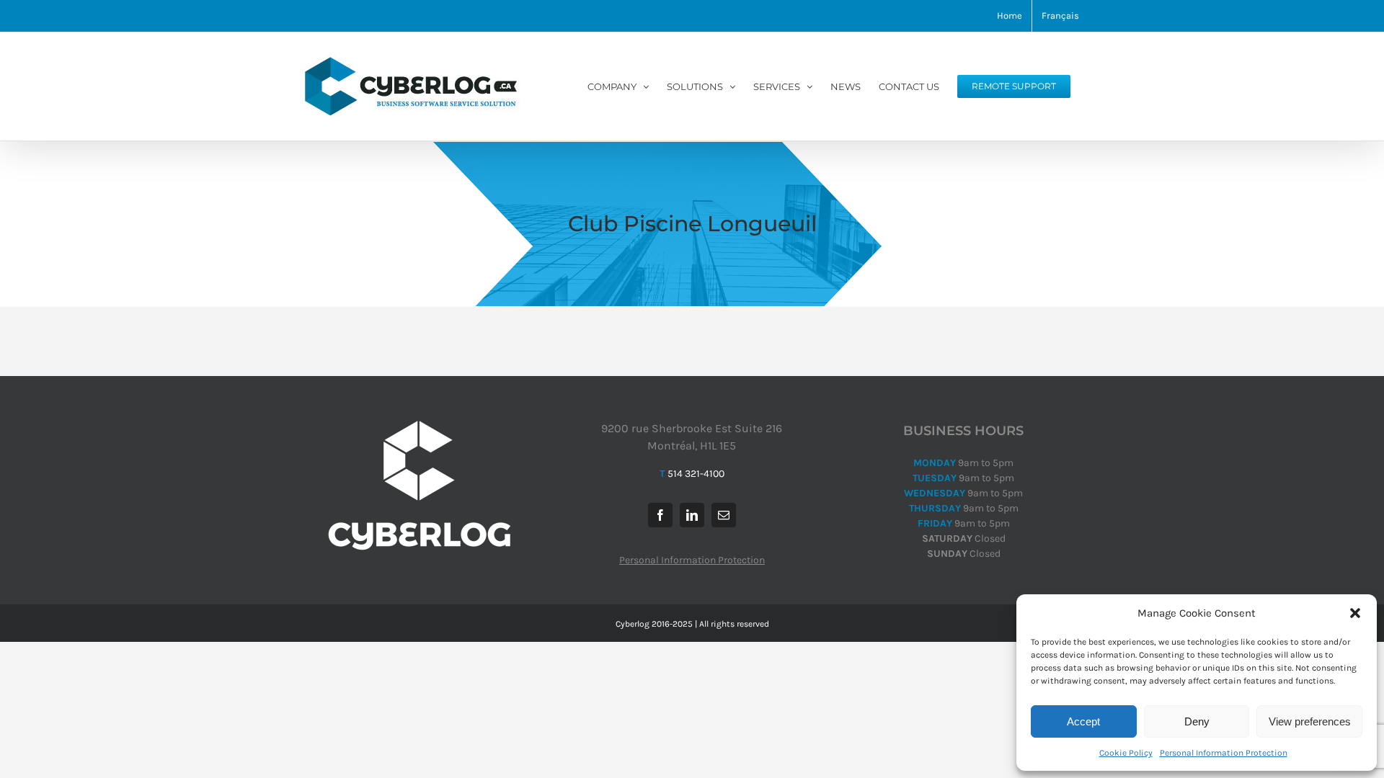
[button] (1355, 613)
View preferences (1310, 721)
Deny (1197, 721)
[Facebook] (660, 515)
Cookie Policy (1126, 753)
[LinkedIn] (692, 515)
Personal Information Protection (1223, 753)
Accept (1083, 721)
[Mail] (723, 515)
